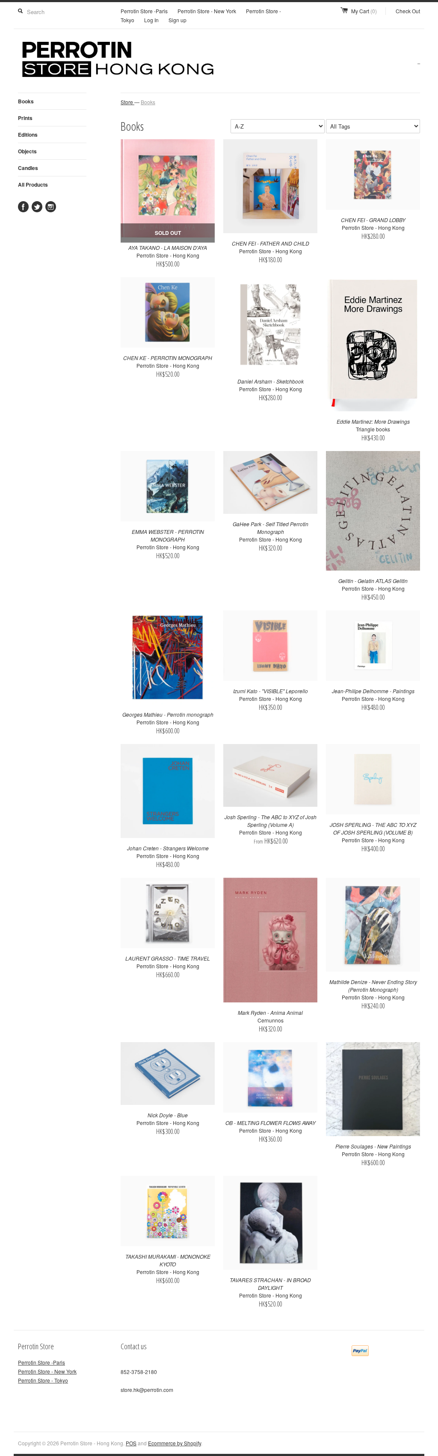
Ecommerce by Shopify (174, 1443)
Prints (25, 118)
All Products (33, 184)
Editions (28, 134)
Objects (27, 151)
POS (131, 1443)
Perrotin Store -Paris (144, 11)
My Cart (364, 11)
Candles (28, 168)
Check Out (408, 11)
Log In (151, 19)
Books (26, 101)
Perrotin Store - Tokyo (43, 1380)
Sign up (177, 19)
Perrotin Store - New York (207, 11)
